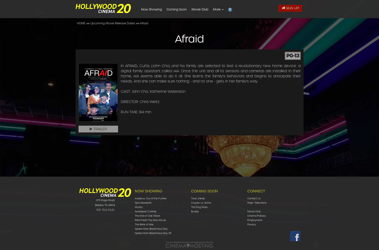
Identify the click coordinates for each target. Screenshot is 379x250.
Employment (254, 220)
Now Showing (151, 9)
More (217, 9)
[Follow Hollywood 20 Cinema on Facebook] (295, 236)
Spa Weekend (143, 202)
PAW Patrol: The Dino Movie (150, 220)
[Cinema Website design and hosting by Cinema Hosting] (189, 244)
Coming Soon (177, 9)
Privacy (251, 224)
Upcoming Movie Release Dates (112, 23)
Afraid (144, 23)
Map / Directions (256, 202)
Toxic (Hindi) (198, 198)
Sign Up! (292, 8)
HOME (81, 23)
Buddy (195, 211)
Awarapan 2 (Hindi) (145, 211)
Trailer (99, 129)
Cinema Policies (256, 215)
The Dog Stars (199, 207)
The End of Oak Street (147, 215)
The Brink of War (144, 224)
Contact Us (254, 198)
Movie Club (199, 9)
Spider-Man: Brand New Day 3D (153, 233)
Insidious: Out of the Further (151, 198)
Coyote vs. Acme (201, 202)
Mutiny (139, 207)
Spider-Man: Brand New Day (151, 228)
